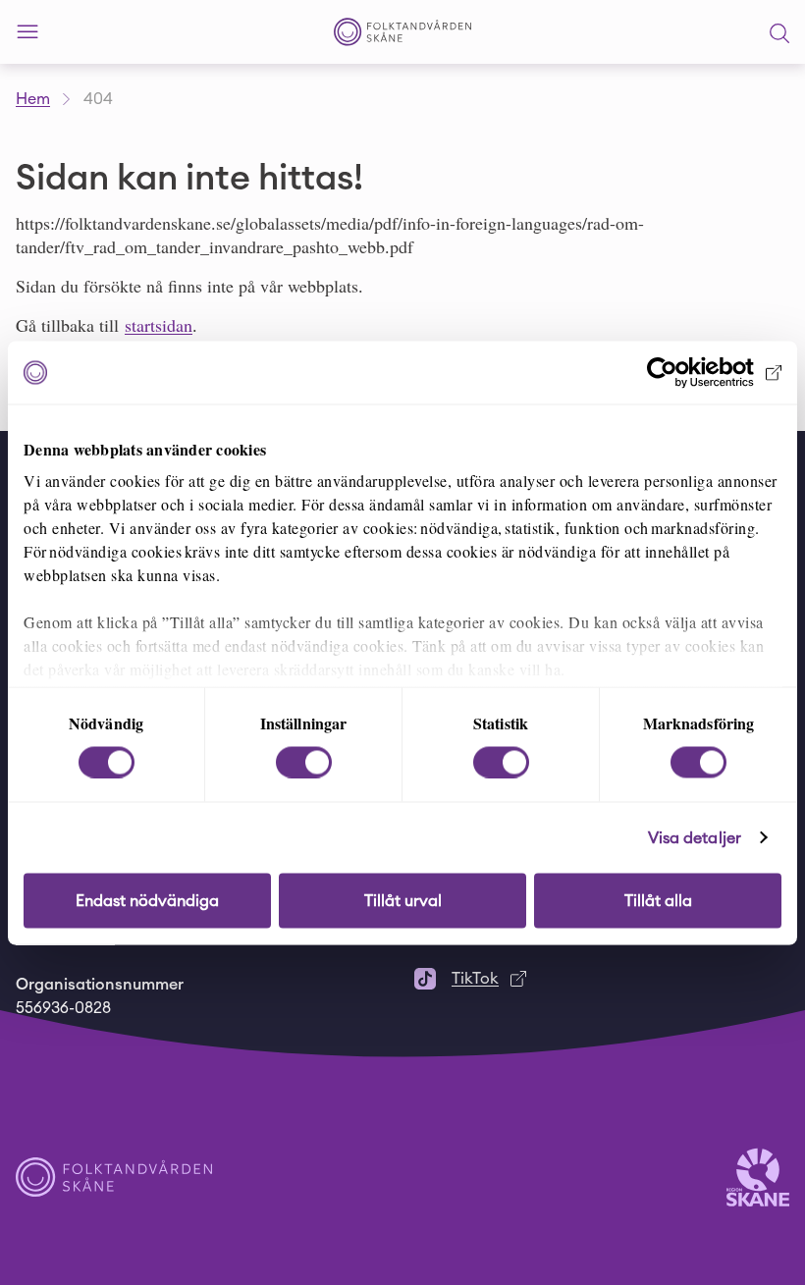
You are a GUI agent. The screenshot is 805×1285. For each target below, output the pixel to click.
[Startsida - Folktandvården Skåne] (402, 32)
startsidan (158, 325)
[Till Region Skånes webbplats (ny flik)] (757, 1176)
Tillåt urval (403, 900)
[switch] (304, 761)
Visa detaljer (694, 837)
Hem (33, 99)
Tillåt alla (658, 900)
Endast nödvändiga (147, 900)
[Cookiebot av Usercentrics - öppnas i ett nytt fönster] (695, 372)
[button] (779, 32)
